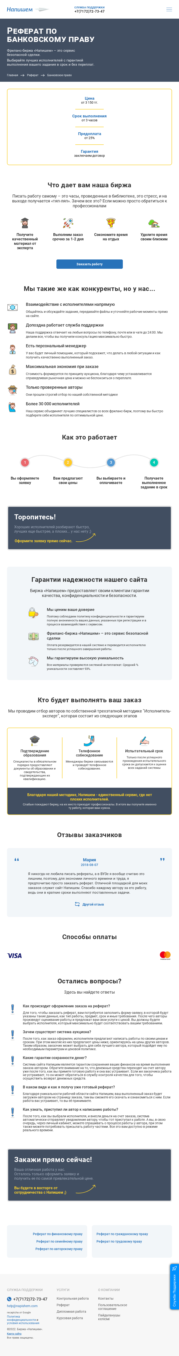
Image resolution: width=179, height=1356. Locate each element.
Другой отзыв (93, 904)
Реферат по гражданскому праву (122, 1234)
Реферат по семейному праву (59, 1241)
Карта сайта (14, 1333)
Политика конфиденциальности (21, 1318)
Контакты (106, 1298)
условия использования (23, 1323)
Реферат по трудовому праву (119, 1241)
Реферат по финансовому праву (58, 1234)
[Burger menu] (169, 9)
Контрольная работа (73, 1298)
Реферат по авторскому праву (59, 1249)
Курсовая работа (70, 1318)
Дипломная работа (71, 1311)
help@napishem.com (22, 1306)
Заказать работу (89, 264)
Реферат (63, 1305)
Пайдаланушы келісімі (109, 1317)
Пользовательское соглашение (112, 1307)
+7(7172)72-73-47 (90, 11)
